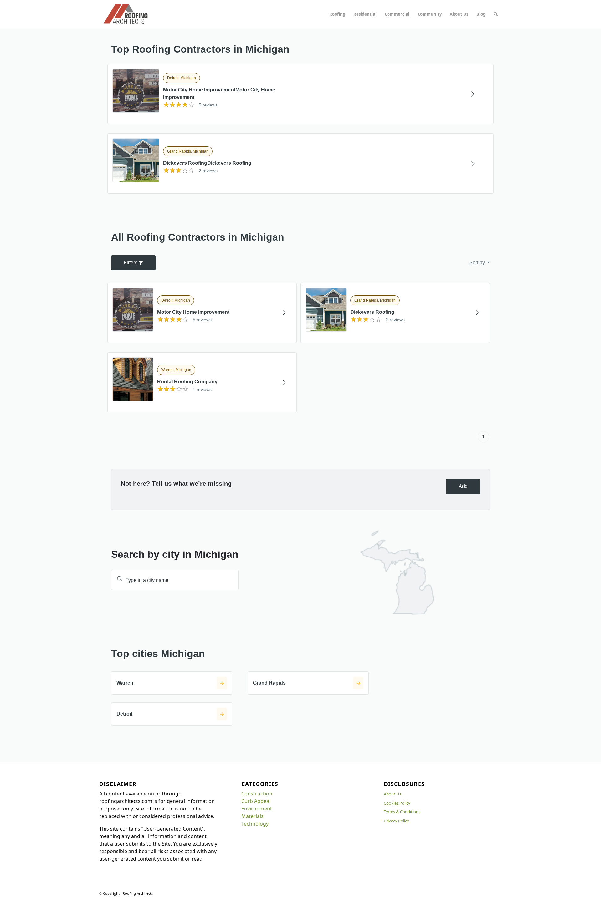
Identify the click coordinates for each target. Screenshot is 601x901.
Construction (256, 793)
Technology (255, 823)
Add (463, 486)
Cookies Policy (397, 803)
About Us (392, 794)
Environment (256, 808)
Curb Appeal (255, 801)
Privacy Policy (396, 821)
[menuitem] (337, 14)
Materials (252, 816)
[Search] (496, 14)
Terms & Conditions (402, 812)
